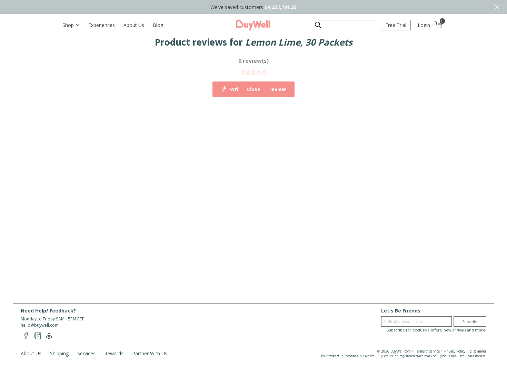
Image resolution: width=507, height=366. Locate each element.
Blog (158, 25)
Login (424, 25)
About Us (133, 25)
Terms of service (427, 351)
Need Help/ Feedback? (48, 310)
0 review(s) (253, 61)
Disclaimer (478, 351)
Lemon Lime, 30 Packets (298, 42)
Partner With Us (149, 353)
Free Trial (395, 25)
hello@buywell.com (40, 325)
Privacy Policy (454, 351)
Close (496, 6)
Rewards (113, 353)
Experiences (101, 25)
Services (86, 353)
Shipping (59, 353)
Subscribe (470, 321)
